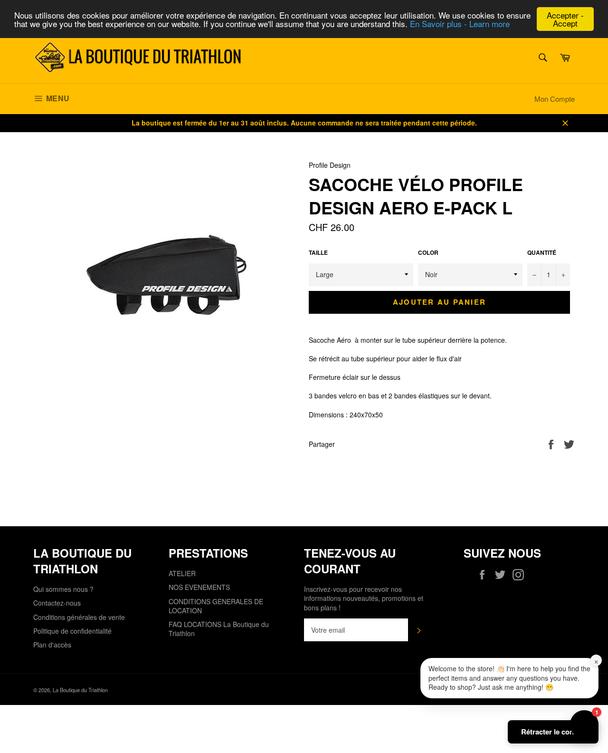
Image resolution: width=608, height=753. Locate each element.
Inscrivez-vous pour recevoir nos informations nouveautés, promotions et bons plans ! (363, 598)
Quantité (541, 253)
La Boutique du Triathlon (80, 690)
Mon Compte (554, 99)
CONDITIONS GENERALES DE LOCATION (216, 606)
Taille (318, 253)
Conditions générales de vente (79, 617)
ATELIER (182, 573)
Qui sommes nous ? (63, 589)
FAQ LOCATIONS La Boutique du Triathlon (219, 628)
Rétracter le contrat (553, 731)
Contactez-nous (57, 603)
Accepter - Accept (565, 19)
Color (428, 253)
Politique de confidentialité (72, 631)
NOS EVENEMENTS (199, 587)
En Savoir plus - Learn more (460, 23)
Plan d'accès (52, 644)
